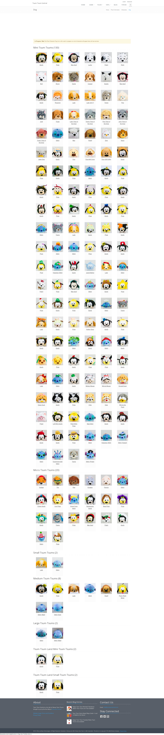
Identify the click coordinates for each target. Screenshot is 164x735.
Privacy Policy (37, 715)
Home (83, 5)
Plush (99, 5)
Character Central (56, 709)
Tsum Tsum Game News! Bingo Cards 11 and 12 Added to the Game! (85, 714)
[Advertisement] (82, 27)
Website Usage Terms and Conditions (43, 713)
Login (124, 1)
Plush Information (115, 10)
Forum (124, 5)
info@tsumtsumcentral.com (110, 707)
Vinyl (108, 5)
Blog (115, 5)
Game (91, 5)
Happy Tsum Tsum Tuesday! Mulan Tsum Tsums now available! (84, 720)
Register (129, 1)
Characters (124, 10)
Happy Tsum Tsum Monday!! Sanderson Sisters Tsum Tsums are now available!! (83, 707)
